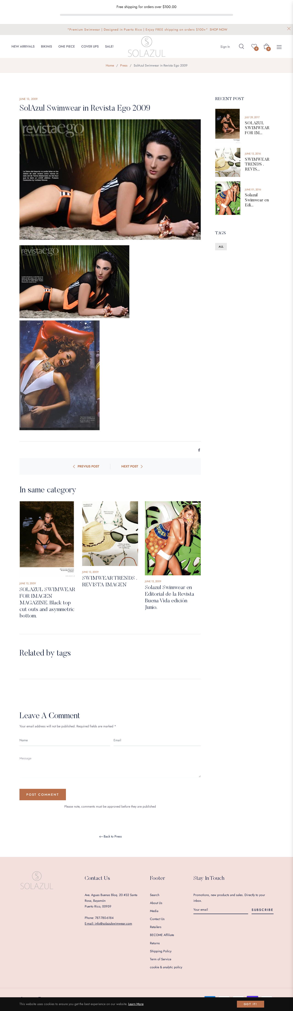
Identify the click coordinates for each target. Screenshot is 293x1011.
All (221, 247)
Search (154, 895)
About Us (156, 903)
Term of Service (160, 959)
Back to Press (113, 837)
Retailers (155, 927)
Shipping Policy (160, 951)
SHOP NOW (218, 29)
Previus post (88, 466)
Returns (155, 943)
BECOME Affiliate (162, 935)
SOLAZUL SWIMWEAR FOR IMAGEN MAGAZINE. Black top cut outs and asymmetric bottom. (47, 603)
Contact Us (157, 919)
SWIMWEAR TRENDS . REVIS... (257, 165)
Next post (129, 466)
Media (154, 911)
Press (124, 65)
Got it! (250, 1004)
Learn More (136, 1004)
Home (110, 65)
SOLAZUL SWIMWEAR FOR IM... (257, 128)
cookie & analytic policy (166, 967)
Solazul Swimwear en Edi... (257, 200)
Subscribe (263, 909)
